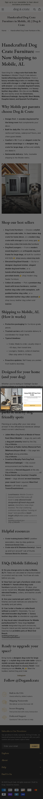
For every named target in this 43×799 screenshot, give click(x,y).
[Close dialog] (41, 389)
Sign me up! (32, 405)
